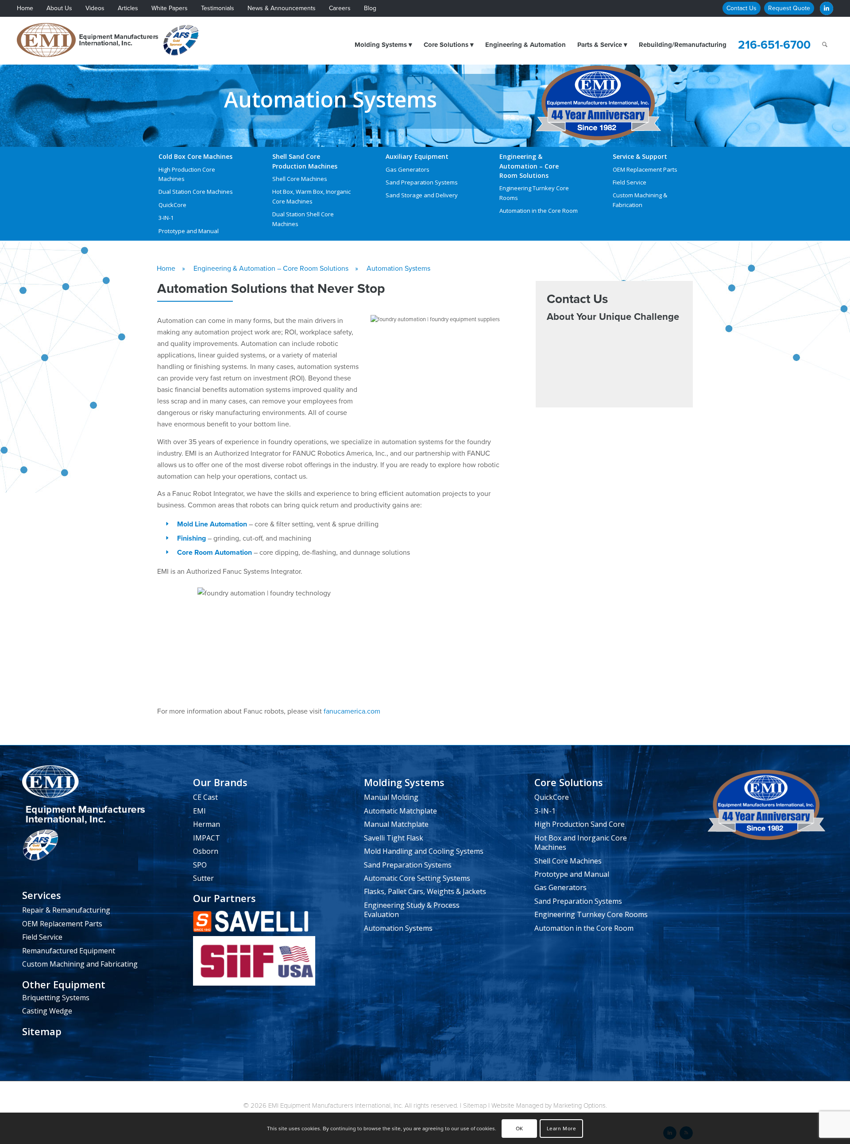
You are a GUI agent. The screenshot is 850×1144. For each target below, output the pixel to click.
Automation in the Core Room (538, 211)
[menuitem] (31, 8)
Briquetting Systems (55, 997)
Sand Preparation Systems (422, 182)
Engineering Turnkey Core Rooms (534, 192)
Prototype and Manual (188, 231)
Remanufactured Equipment (68, 951)
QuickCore (172, 205)
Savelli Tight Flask (393, 838)
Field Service (629, 182)
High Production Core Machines (186, 174)
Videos (94, 8)
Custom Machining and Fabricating (80, 964)
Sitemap (42, 1031)
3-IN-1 (166, 218)
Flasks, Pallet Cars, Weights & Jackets (425, 891)
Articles (128, 8)
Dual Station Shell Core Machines (303, 218)
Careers (340, 8)
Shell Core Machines (299, 179)
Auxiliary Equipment (417, 156)
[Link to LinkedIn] (826, 8)
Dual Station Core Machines (195, 192)
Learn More (561, 1128)
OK (519, 1128)
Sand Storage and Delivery (422, 195)
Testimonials (217, 8)
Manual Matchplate (396, 824)
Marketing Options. (580, 1105)
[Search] (824, 45)
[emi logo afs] (110, 40)
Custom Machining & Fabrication (640, 199)
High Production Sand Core (579, 824)
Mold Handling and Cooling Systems (423, 851)
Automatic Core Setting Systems (417, 878)
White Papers (169, 8)
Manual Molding (391, 797)
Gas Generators (407, 169)
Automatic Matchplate (400, 811)
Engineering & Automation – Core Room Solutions (529, 166)
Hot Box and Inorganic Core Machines (580, 842)
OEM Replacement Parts (645, 169)
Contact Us (741, 8)
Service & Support (640, 156)
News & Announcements (281, 8)
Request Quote (789, 8)
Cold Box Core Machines (195, 156)
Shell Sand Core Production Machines (304, 161)
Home (25, 8)
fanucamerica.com (352, 711)
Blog (370, 8)
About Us (59, 8)
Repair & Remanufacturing (66, 910)
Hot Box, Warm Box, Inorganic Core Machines (311, 196)
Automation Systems (398, 928)
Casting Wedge (47, 1011)
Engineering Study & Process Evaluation (412, 909)
